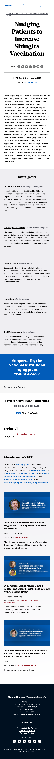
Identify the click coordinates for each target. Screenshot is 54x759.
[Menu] (47, 6)
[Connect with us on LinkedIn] (19, 741)
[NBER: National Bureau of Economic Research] (14, 6)
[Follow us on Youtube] (39, 741)
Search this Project (15, 387)
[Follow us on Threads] (29, 741)
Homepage (27, 722)
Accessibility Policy (27, 728)
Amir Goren (9, 298)
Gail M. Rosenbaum (13, 331)
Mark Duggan (22, 538)
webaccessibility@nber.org (27, 714)
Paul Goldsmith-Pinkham (27, 666)
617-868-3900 (27, 709)
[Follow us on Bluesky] (24, 741)
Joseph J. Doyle (11, 263)
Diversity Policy (27, 730)
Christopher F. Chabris (14, 227)
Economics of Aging (26, 434)
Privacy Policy (27, 733)
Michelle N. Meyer (12, 186)
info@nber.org (27, 712)
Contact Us (27, 702)
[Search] (39, 6)
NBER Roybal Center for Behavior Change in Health (27, 14)
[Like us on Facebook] (34, 741)
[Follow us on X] (14, 741)
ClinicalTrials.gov (30, 82)
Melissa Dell (23, 600)
